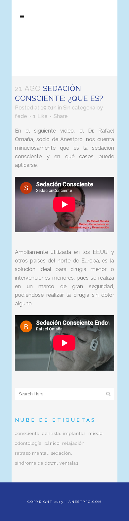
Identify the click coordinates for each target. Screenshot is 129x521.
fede (21, 116)
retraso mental (31, 453)
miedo (95, 433)
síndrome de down (36, 463)
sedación (61, 453)
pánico (52, 443)
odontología (28, 443)
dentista (51, 433)
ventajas (69, 463)
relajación (73, 443)
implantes (74, 433)
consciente (27, 433)
